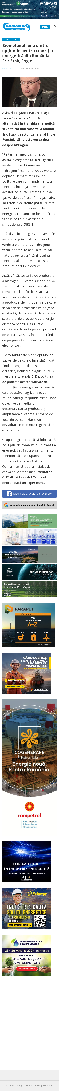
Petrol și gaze (11, 39)
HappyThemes (44, 1085)
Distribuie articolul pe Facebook (32, 493)
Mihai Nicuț (8, 68)
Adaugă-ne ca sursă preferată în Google (32, 505)
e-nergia (19, 1085)
